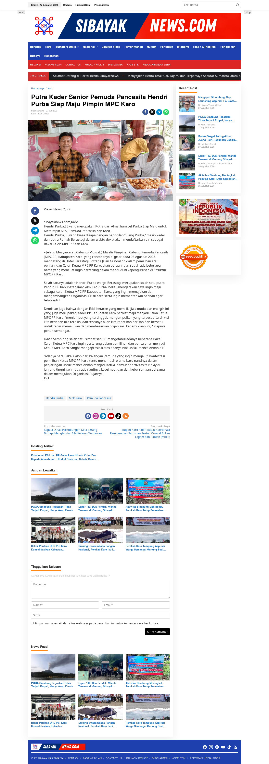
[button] (237, 5)
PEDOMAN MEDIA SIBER (205, 758)
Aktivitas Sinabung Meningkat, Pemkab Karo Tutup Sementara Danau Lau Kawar (144, 508)
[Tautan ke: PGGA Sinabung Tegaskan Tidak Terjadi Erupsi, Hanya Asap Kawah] (187, 123)
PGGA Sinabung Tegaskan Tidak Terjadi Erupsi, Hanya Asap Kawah (52, 508)
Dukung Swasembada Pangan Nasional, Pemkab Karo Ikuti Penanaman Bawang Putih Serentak (100, 547)
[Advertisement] (256, 69)
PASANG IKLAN (92, 758)
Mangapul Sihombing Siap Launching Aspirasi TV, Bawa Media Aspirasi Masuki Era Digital (216, 99)
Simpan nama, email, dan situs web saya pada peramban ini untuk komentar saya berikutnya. (96, 623)
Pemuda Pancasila (99, 398)
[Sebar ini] (145, 112)
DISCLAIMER (160, 758)
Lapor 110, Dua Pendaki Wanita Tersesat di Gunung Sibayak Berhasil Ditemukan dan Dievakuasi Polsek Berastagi (100, 508)
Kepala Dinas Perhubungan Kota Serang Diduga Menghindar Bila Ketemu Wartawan (73, 429)
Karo (33, 113)
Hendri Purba (55, 398)
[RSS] (125, 416)
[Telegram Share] (159, 112)
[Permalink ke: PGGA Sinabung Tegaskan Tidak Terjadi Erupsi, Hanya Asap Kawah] (53, 490)
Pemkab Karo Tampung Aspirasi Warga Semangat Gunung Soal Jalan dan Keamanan (145, 547)
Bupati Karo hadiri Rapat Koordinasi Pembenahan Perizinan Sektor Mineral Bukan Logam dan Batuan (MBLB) (140, 431)
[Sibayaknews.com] (134, 26)
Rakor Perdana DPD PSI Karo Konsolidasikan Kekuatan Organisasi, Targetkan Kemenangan (52, 547)
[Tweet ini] (152, 112)
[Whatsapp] (166, 112)
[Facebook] (88, 416)
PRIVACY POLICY (137, 758)
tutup (21, 12)
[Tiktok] (118, 416)
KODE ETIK (179, 758)
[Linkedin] (103, 416)
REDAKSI (73, 758)
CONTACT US (114, 758)
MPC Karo (75, 398)
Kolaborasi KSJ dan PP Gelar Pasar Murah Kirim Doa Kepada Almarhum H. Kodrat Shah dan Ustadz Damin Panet (63, 457)
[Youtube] (111, 416)
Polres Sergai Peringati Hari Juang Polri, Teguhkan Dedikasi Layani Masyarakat (217, 138)
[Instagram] (96, 416)
